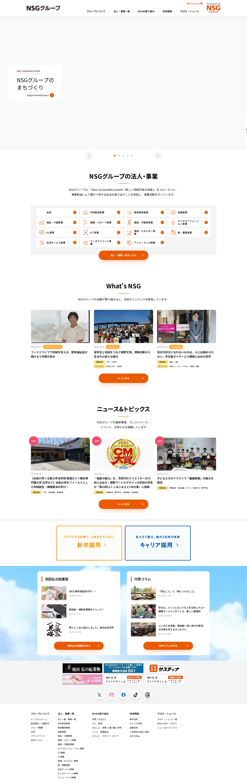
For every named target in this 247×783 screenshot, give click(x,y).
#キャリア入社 (182, 366)
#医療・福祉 (194, 366)
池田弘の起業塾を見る (79, 645)
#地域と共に (111, 366)
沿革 (33, 731)
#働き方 (172, 366)
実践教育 (60, 492)
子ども (188, 488)
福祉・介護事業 (65, 736)
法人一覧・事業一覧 (67, 719)
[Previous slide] (89, 156)
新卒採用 (134, 719)
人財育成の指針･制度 (139, 731)
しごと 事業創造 (100, 731)
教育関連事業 (64, 727)
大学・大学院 (111, 362)
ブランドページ (38, 736)
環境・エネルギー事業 (68, 761)
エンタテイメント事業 (68, 773)
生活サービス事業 (66, 769)
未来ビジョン (37, 740)
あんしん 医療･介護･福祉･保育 (106, 727)
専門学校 (118, 492)
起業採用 (134, 727)
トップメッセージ (39, 719)
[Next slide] (158, 156)
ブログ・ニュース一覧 (167, 719)
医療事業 (62, 731)
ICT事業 (61, 752)
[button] (115, 155)
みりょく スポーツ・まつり (105, 736)
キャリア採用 (136, 723)
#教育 (119, 366)
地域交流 (196, 488)
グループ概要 (37, 727)
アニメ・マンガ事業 (67, 777)
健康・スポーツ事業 (67, 740)
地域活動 (181, 488)
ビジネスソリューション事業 (71, 748)
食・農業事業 (64, 765)
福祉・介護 (173, 362)
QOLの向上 (135, 736)
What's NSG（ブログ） (167, 723)
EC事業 (61, 756)
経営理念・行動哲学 (40, 723)
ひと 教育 (97, 723)
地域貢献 (126, 492)
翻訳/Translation (193, 3)
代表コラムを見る (168, 645)
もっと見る (123, 378)
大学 (45, 492)
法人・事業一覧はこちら (123, 255)
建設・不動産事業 (66, 744)
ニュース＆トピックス (167, 727)
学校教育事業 (64, 723)
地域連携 (51, 492)
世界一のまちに (99, 719)
